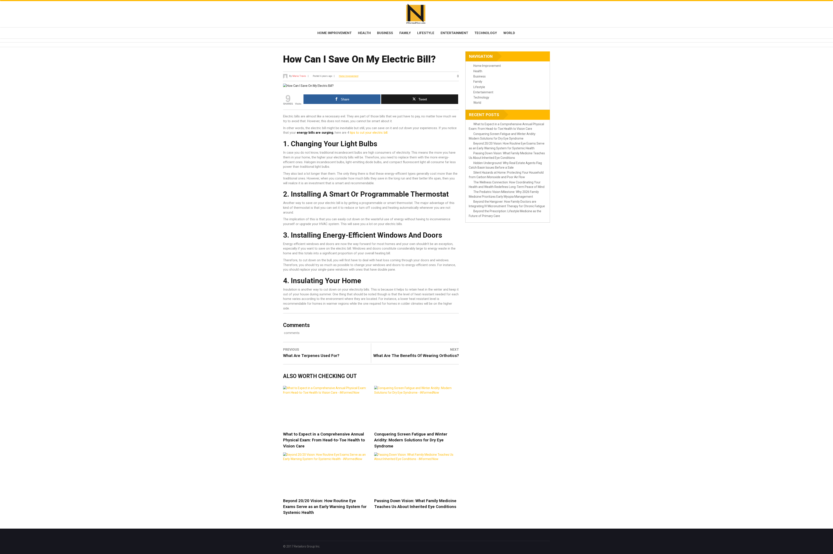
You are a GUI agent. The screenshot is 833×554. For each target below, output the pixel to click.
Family (405, 33)
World (509, 33)
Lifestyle (425, 33)
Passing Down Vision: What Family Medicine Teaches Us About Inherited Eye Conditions (415, 503)
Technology (485, 33)
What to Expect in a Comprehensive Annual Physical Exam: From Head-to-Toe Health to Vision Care (324, 440)
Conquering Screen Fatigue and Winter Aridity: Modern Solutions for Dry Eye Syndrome (410, 440)
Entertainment (454, 33)
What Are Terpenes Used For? (311, 355)
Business (385, 33)
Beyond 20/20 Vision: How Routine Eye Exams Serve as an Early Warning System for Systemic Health (325, 506)
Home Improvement (334, 33)
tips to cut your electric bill (368, 133)
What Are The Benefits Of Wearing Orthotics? (416, 355)
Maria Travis (299, 76)
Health (364, 33)
